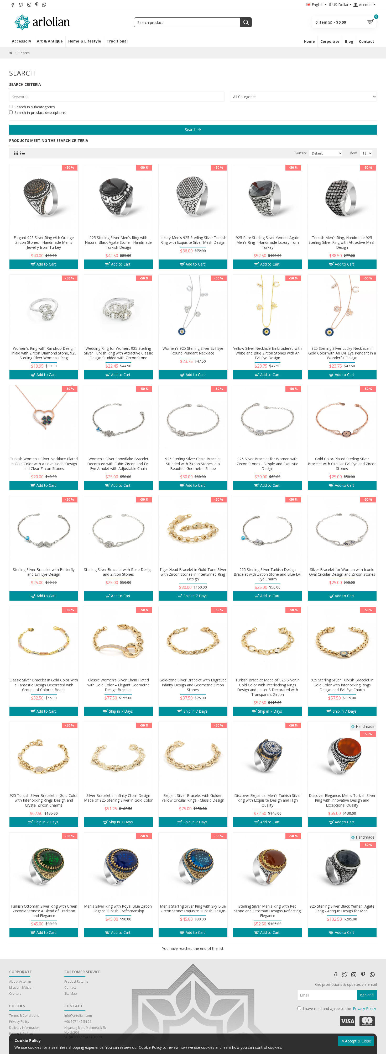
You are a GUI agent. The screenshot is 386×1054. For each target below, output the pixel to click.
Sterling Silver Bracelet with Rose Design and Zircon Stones (118, 572)
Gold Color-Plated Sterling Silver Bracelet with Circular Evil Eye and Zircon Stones (342, 464)
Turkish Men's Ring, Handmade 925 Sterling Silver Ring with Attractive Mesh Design (342, 242)
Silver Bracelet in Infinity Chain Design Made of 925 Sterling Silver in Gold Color (118, 798)
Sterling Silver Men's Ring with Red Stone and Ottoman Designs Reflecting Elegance (267, 911)
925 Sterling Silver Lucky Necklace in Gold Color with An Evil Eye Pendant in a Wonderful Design (342, 353)
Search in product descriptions (40, 112)
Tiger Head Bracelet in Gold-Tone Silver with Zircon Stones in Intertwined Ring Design (192, 574)
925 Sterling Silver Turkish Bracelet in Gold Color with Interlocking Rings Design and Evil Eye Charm (342, 685)
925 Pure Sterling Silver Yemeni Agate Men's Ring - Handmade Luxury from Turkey (267, 242)
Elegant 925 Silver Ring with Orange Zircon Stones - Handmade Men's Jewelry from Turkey (44, 242)
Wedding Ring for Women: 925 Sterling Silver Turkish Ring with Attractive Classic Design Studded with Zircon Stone (118, 353)
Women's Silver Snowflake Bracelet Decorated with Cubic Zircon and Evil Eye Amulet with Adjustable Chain (118, 464)
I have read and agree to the (339, 1008)
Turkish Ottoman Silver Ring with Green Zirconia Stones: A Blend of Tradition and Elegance (44, 911)
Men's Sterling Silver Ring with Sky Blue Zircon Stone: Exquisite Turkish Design (193, 908)
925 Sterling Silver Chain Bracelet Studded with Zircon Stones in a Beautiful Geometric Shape (193, 464)
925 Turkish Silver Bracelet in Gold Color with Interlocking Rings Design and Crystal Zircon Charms (44, 800)
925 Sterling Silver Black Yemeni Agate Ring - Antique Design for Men (342, 908)
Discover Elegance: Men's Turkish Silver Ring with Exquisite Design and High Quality (267, 800)
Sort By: (301, 153)
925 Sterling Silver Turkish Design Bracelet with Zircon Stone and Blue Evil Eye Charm (267, 574)
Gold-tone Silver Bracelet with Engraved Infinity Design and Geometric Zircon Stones (193, 685)
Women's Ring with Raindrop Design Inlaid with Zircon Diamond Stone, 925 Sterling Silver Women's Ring (43, 353)
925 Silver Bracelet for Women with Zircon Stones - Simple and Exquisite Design (267, 464)
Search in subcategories (34, 106)
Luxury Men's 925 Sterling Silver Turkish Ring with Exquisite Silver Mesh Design (192, 240)
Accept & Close (358, 1041)
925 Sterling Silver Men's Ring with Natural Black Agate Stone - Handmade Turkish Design (118, 242)
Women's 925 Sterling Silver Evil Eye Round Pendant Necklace (193, 351)
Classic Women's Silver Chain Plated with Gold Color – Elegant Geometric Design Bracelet (118, 685)
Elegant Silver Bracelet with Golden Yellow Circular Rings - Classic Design (192, 798)
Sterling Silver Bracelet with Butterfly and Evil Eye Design (44, 572)
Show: (353, 153)
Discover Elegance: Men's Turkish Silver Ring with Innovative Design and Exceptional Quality (342, 800)
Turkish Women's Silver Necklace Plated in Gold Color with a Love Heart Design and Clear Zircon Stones (44, 464)
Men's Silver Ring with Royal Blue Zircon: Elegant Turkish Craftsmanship (118, 908)
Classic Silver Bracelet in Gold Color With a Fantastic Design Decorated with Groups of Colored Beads (43, 685)
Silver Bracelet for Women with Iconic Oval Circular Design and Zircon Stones (342, 572)
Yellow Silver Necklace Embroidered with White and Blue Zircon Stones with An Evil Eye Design (267, 353)
